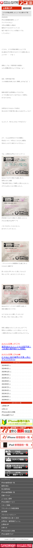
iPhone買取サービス (8, 502)
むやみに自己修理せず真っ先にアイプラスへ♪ (16, 358)
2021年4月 (5, 390)
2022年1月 (5, 378)
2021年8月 (5, 384)
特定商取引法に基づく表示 (10, 518)
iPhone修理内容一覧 (8, 482)
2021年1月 (5, 393)
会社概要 (4, 511)
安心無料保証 (5, 489)
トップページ (5, 479)
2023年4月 (5, 375)
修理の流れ (5, 486)
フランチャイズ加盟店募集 (10, 508)
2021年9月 (5, 381)
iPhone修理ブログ (8, 415)
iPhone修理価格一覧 (8, 492)
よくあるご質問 (6, 499)
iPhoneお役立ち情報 (8, 412)
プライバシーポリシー (8, 515)
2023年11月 (5, 371)
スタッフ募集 (5, 505)
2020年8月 (5, 396)
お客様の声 (5, 406)
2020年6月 (5, 399)
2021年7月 (5, 387)
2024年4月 (5, 368)
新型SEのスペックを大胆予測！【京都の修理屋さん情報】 (16, 348)
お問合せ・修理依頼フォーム (10, 521)
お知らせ (5, 409)
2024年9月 (5, 365)
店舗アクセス (5, 495)
